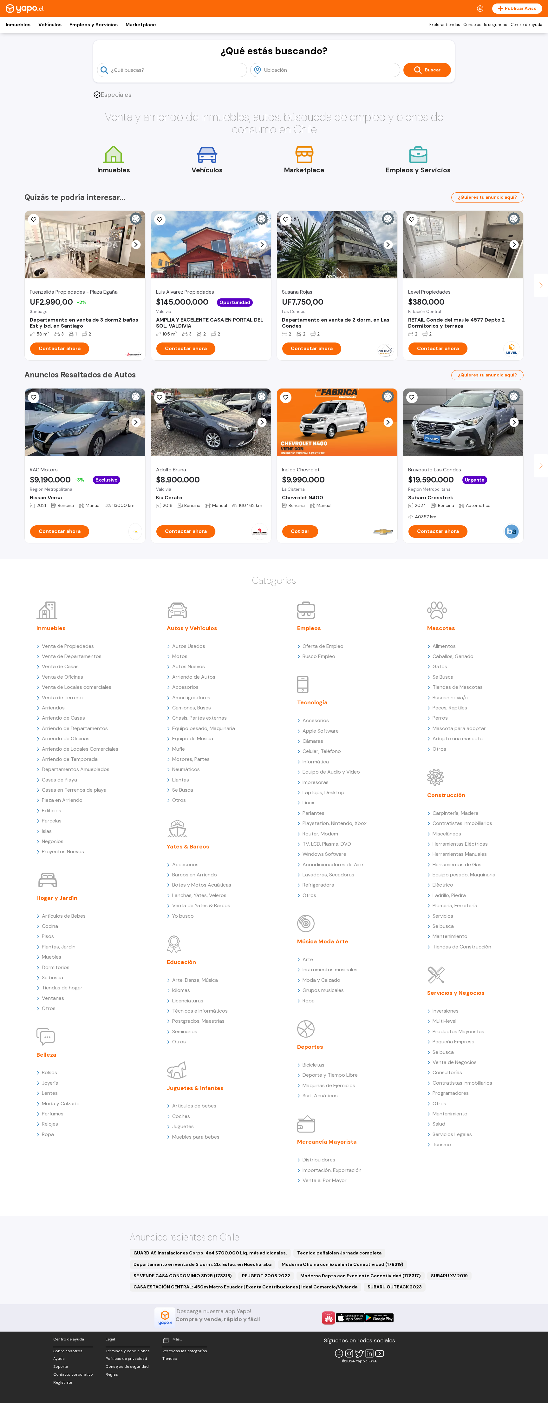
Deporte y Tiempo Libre (330, 1075)
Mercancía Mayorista (327, 1142)
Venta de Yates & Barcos (201, 905)
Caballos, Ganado (453, 656)
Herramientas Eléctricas (460, 844)
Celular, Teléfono (322, 751)
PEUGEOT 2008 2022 (266, 1276)
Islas (47, 831)
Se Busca (182, 790)
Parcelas (52, 820)
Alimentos (444, 646)
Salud (439, 1123)
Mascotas (441, 628)
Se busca (52, 977)
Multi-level (444, 1021)
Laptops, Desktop (323, 792)
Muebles (51, 957)
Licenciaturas (187, 1000)
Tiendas (169, 1358)
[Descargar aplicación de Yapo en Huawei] (328, 1318)
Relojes (50, 1123)
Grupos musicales (323, 990)
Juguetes (183, 1126)
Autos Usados (188, 646)
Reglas (112, 1374)
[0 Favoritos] (160, 219)
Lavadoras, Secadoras (328, 874)
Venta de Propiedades (68, 646)
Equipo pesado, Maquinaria (203, 728)
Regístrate (62, 1382)
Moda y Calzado (61, 1103)
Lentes (50, 1093)
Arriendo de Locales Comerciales (80, 749)
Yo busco (183, 916)
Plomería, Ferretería (455, 905)
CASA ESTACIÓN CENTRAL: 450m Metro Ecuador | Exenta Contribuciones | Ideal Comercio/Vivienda (245, 1287)
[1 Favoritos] (285, 219)
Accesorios (185, 687)
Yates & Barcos (188, 846)
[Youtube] (380, 1353)
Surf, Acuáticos (320, 1095)
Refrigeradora (318, 884)
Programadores (451, 1093)
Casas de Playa (59, 779)
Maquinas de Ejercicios (329, 1085)
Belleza (46, 1055)
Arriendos (53, 707)
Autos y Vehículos (192, 628)
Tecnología (312, 702)
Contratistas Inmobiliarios (462, 823)
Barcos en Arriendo (194, 874)
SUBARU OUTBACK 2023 (395, 1287)
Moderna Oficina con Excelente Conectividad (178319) (342, 1264)
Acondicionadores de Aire (333, 864)
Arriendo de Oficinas (65, 738)
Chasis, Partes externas (199, 718)
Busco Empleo (319, 656)
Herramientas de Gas (457, 864)
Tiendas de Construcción (462, 946)
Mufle (178, 749)
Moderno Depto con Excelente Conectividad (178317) (360, 1276)
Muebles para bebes (195, 1137)
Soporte (60, 1366)
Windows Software (324, 854)
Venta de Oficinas (62, 677)
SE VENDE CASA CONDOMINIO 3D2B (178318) (183, 1276)
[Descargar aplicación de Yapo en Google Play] (379, 1317)
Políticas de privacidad (126, 1358)
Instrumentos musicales (330, 969)
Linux (308, 802)
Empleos (309, 628)
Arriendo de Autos (193, 677)
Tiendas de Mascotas (458, 687)
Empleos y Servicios (93, 25)
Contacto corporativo (73, 1374)
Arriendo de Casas (63, 718)
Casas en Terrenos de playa (74, 790)
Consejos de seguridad (485, 24)
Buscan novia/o (450, 697)
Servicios (443, 916)
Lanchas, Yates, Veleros (199, 895)
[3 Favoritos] (33, 219)
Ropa (48, 1134)
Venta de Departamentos (71, 656)
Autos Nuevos (188, 666)
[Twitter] (359, 1353)
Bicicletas (313, 1064)
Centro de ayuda (526, 24)
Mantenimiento (450, 936)
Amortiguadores (191, 697)
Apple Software (321, 731)
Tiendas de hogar (62, 987)
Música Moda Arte (322, 941)
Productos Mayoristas (458, 1031)
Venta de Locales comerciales (76, 687)
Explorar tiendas (444, 24)
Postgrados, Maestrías (198, 1021)
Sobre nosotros (67, 1350)
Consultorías (447, 1072)
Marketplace (141, 25)
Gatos (440, 666)
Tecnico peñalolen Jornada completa (339, 1253)
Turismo (442, 1144)
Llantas (180, 779)
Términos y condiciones (128, 1350)
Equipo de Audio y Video (331, 771)
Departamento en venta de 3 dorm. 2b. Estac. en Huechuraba (202, 1264)
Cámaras (313, 741)
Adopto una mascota (458, 738)
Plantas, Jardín (58, 946)
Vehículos (50, 25)
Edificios (51, 810)
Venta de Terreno (62, 697)
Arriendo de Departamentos (75, 728)
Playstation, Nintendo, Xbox (335, 823)
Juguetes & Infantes (195, 1088)
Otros (48, 1008)
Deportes (310, 1047)
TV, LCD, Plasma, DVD (327, 844)
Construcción (446, 795)
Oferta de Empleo (323, 646)
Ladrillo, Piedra (449, 895)
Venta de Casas (60, 666)
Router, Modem (320, 833)
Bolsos (49, 1072)
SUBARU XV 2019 (449, 1276)
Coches (181, 1116)
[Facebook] (339, 1353)
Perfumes (52, 1113)
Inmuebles (18, 25)
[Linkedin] (369, 1353)
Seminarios (184, 1031)
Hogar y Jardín (56, 898)
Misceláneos (447, 833)
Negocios (52, 841)
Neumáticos (186, 769)
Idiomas (181, 990)
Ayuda (59, 1358)
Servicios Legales (452, 1134)
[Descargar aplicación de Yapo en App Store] (350, 1317)
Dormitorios (55, 967)
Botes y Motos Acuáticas (201, 884)
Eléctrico (443, 884)
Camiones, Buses (191, 707)
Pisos (48, 936)
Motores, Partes (191, 759)
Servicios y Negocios (456, 993)
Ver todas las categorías (184, 1350)
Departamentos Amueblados (75, 769)
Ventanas (53, 998)
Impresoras (316, 782)
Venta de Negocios (455, 1062)
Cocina (50, 926)
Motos (179, 656)
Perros (440, 718)
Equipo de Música (192, 738)
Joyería (50, 1083)
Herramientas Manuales (460, 854)
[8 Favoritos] (285, 397)
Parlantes (313, 813)
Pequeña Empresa (453, 1041)
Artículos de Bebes (64, 916)
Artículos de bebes (194, 1105)
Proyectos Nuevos (63, 851)
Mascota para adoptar (459, 728)
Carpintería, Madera (456, 813)
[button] (135, 244)
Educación (181, 962)
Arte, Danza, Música (195, 980)
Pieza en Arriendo (62, 800)
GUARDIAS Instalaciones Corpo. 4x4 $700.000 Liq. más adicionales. (210, 1253)
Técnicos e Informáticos (200, 1010)
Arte (308, 959)
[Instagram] (349, 1353)
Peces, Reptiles (450, 707)
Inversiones (446, 1010)
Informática (316, 761)
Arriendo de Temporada (70, 759)
